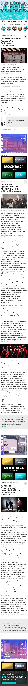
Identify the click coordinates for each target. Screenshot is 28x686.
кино (14, 129)
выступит (4, 108)
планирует (10, 96)
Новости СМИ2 (4, 155)
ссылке (5, 426)
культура (10, 129)
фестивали (13, 430)
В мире (14, 35)
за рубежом (4, 129)
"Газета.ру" (10, 74)
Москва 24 (14, 21)
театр (7, 430)
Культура (15, 181)
